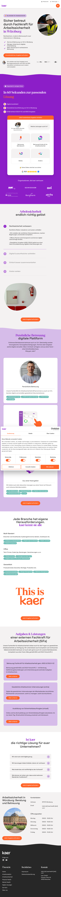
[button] (54, 2)
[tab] (24, 226)
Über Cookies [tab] (50, 433)
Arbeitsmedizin (6, 875)
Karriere (4, 889)
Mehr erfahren (13, 678)
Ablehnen (11, 467)
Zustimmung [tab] (10, 433)
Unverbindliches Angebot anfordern (16, 55)
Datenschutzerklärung (28, 875)
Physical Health (6, 881)
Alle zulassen (50, 467)
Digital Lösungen (7, 886)
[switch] (23, 460)
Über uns (5, 891)
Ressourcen (45, 1)
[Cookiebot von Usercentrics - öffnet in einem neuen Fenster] (52, 429)
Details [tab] (30, 433)
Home (4, 873)
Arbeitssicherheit (7, 878)
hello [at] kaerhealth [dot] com (50, 808)
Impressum (25, 873)
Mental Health (6, 883)
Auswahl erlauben (30, 467)
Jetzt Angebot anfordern (30, 321)
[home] (4, 5)
